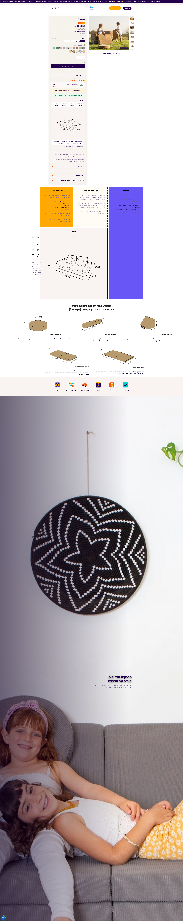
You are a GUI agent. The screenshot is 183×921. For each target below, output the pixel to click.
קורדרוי (67, 41)
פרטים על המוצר (80, 152)
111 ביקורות (72, 28)
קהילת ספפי (82, 4)
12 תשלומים (88, 4)
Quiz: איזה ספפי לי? (110, 4)
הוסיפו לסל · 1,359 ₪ (68, 66)
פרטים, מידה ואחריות (78, 75)
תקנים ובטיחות (80, 175)
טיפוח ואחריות (80, 166)
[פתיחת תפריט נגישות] (3, 918)
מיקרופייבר (75, 41)
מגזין (77, 4)
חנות (128, 13)
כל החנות (127, 8)
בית (131, 13)
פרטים (69, 70)
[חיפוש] (55, 8)
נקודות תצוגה (72, 4)
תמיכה (62, 8)
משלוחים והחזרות (79, 171)
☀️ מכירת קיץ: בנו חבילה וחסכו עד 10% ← (76, 80)
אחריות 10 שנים (95, 4)
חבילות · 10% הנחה (115, 8)
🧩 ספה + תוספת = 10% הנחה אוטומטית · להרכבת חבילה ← (68, 90)
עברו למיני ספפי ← (67, 78)
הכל (82, 41)
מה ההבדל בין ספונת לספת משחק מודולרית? (72, 180)
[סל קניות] (52, 8)
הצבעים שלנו (101, 4)
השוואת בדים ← (54, 38)
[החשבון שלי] (58, 8)
